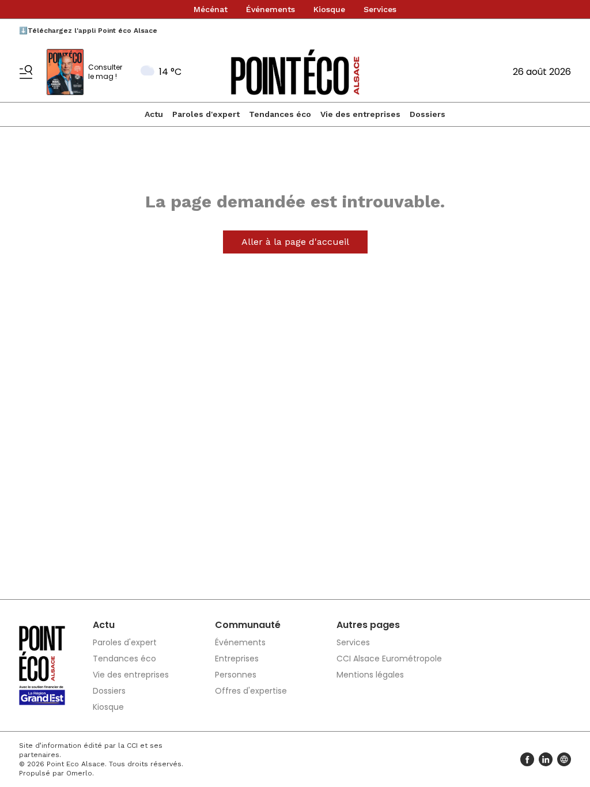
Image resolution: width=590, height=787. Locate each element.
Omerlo (79, 773)
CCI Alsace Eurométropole (389, 658)
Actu (154, 114)
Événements (270, 9)
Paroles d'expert (206, 114)
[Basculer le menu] (26, 72)
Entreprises (237, 658)
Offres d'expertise (251, 691)
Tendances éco (280, 114)
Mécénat (211, 9)
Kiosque (329, 9)
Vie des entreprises (360, 114)
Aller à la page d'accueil (295, 241)
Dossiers (427, 114)
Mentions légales (370, 674)
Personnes (235, 674)
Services (380, 9)
